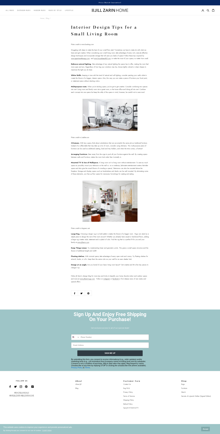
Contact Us (127, 384)
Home (42, 18)
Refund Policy (128, 404)
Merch (183, 392)
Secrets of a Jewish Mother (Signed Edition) (196, 396)
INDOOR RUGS (39, 10)
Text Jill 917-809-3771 (131, 408)
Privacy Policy (77, 368)
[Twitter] (15, 386)
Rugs (183, 384)
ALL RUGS (10, 10)
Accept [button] (205, 429)
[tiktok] (32, 386)
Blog (47, 18)
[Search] (208, 10)
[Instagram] (21, 386)
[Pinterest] (26, 386)
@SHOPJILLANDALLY (21, 392)
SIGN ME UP (110, 353)
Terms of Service (129, 396)
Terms (87, 368)
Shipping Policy (128, 400)
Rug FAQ (126, 388)
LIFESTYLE (69, 10)
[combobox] (75, 337)
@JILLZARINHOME (27, 395)
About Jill (78, 384)
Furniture (184, 388)
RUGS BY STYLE (55, 10)
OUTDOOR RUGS (23, 10)
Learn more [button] (47, 430)
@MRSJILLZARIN (15, 395)
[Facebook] (10, 386)
